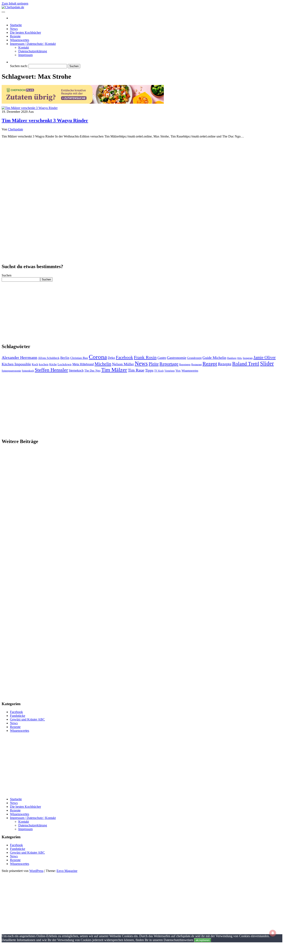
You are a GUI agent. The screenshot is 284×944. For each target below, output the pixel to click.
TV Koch (159, 370)
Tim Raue (136, 370)
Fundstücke (17, 715)
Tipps (149, 370)
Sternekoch (76, 370)
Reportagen (184, 364)
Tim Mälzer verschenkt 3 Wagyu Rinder (45, 120)
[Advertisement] (142, 171)
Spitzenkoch (28, 370)
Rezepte (15, 36)
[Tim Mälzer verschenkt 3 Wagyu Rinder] (30, 108)
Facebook (124, 357)
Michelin (103, 363)
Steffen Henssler (51, 370)
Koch (35, 364)
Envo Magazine (67, 871)
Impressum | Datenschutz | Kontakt (33, 43)
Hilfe (239, 358)
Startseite (16, 25)
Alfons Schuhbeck (48, 358)
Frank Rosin (145, 357)
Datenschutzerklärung (32, 51)
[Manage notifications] (272, 933)
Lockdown (65, 364)
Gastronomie (176, 358)
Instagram (248, 358)
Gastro (161, 358)
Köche (53, 364)
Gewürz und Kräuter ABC (27, 719)
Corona (98, 357)
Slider (267, 363)
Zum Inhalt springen (15, 3)
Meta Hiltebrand (83, 364)
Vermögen (169, 370)
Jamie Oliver (264, 357)
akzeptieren (203, 940)
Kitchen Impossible (16, 364)
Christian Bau (79, 358)
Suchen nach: (19, 66)
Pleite (154, 364)
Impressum (25, 55)
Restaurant (196, 364)
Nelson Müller (123, 364)
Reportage (168, 363)
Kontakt (23, 47)
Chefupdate (15, 129)
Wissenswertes (19, 40)
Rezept (210, 363)
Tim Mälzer (114, 370)
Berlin (64, 358)
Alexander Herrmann (19, 357)
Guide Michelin (214, 358)
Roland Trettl (245, 363)
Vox (178, 370)
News (14, 29)
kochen (43, 364)
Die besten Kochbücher (25, 32)
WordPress (36, 871)
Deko (111, 358)
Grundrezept (194, 358)
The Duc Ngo (92, 370)
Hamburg (231, 358)
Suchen (6, 275)
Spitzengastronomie (11, 370)
